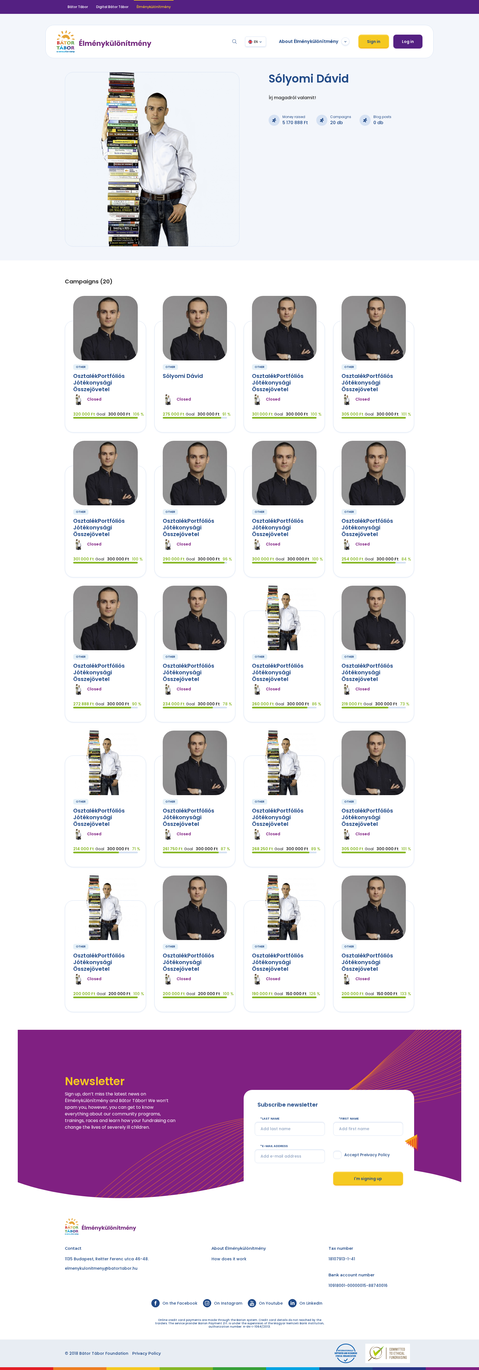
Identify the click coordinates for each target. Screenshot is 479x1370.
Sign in (373, 41)
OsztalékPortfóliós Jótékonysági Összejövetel (99, 382)
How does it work (229, 1258)
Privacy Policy (146, 1353)
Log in (408, 41)
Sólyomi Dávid (183, 376)
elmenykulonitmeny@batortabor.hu (101, 1268)
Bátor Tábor (78, 6)
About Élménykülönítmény (308, 41)
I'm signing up (368, 1178)
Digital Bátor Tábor (112, 6)
